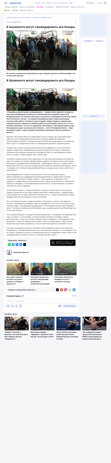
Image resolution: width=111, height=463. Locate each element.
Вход (75, 296)
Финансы (49, 3)
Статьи (55, 3)
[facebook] (17, 244)
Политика (38, 3)
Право (71, 3)
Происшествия (63, 3)
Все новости (35, 17)
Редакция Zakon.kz (46, 17)
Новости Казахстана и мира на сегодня (18, 17)
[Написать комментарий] (41, 300)
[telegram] (13, 244)
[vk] (20, 244)
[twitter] (24, 244)
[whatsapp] (9, 244)
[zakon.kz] (15, 3)
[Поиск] (105, 3)
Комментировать (69, 306)
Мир (43, 3)
